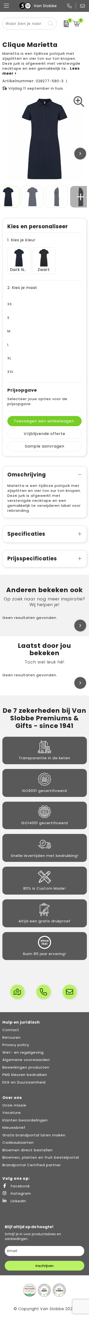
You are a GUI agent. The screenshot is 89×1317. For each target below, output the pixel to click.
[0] (63, 23)
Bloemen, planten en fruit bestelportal (40, 1157)
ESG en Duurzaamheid (24, 1082)
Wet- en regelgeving (23, 1052)
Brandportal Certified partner (31, 1164)
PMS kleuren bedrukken (24, 1074)
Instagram (20, 1193)
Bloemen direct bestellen (27, 1150)
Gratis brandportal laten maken (34, 1135)
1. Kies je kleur (21, 240)
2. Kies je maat (22, 287)
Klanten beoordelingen (25, 1120)
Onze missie (14, 1105)
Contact (10, 1029)
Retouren (11, 1037)
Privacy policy (15, 1044)
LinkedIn (17, 1200)
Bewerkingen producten (25, 1067)
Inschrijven (45, 1265)
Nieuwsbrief (13, 1127)
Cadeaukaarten (18, 1142)
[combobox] (24, 23)
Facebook (19, 1186)
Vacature (11, 1112)
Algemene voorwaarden (26, 1059)
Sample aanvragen (44, 446)
